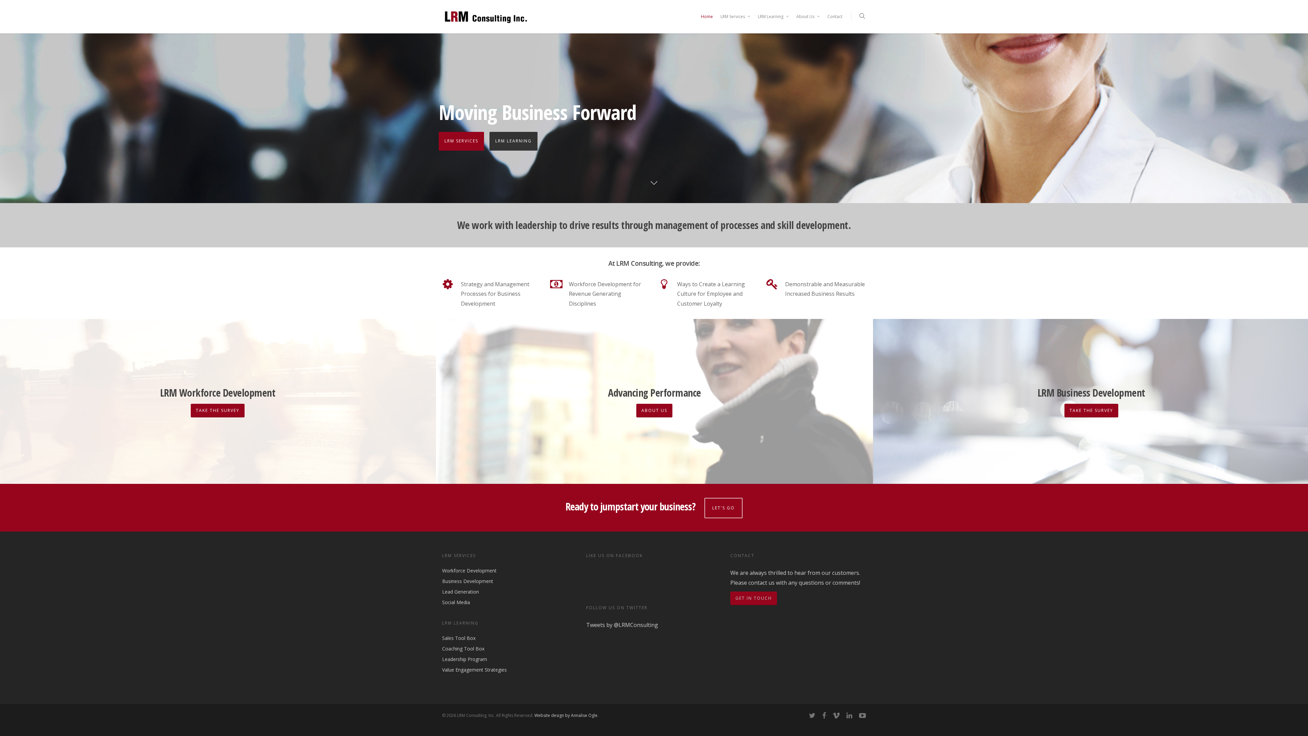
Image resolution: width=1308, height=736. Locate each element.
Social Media (456, 602)
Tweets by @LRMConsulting (622, 625)
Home (707, 16)
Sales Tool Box (459, 638)
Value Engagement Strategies (474, 669)
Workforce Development (469, 571)
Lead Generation (460, 591)
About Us (805, 16)
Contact (834, 16)
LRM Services (732, 16)
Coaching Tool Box (463, 648)
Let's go (723, 508)
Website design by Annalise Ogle (565, 715)
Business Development (467, 581)
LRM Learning (770, 16)
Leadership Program (464, 659)
